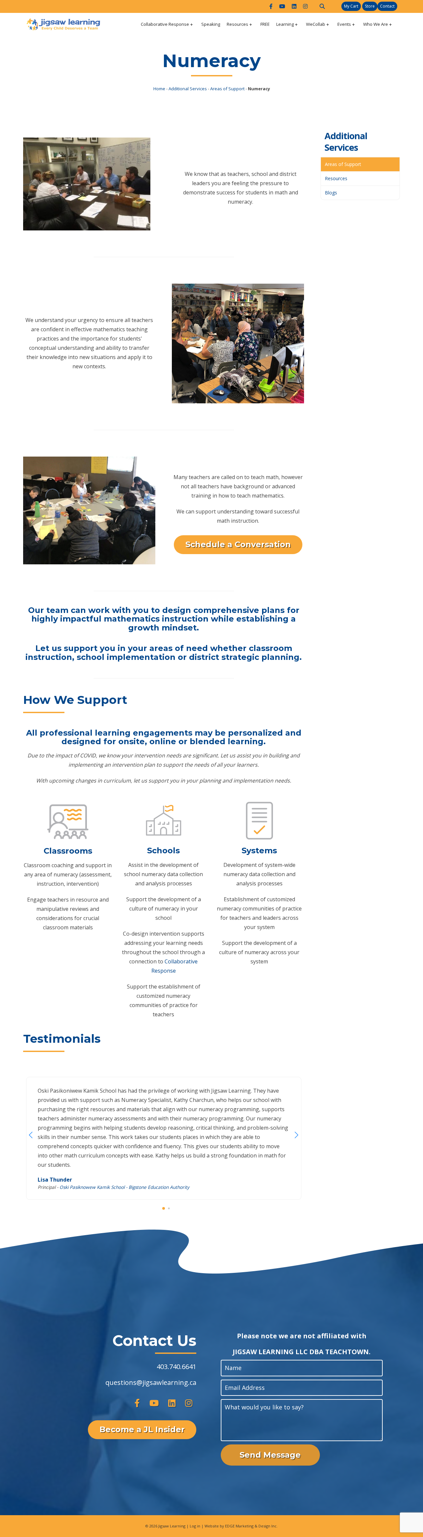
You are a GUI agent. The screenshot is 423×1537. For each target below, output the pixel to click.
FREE (265, 24)
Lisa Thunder (55, 1179)
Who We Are (375, 24)
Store (370, 6)
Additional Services (188, 89)
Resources (237, 24)
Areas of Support (227, 89)
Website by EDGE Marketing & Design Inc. (241, 1525)
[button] (296, 1135)
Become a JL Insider (142, 1429)
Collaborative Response (165, 24)
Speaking (210, 24)
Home (159, 89)
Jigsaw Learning (171, 1525)
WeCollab (315, 24)
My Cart (351, 6)
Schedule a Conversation (238, 544)
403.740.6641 (176, 1366)
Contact (387, 6)
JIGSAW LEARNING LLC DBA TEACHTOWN (301, 1351)
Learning (285, 24)
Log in (195, 1525)
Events (344, 24)
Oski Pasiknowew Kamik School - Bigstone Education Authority (124, 1187)
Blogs (331, 192)
